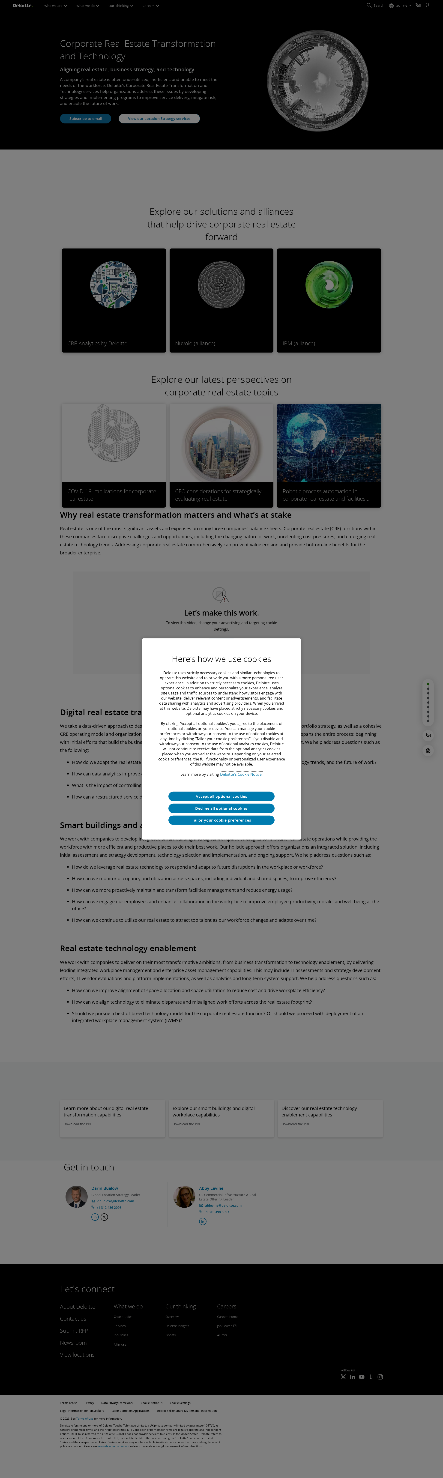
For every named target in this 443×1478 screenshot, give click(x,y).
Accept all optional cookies (221, 796)
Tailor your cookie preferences (221, 820)
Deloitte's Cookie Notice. (241, 774)
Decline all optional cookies (221, 808)
